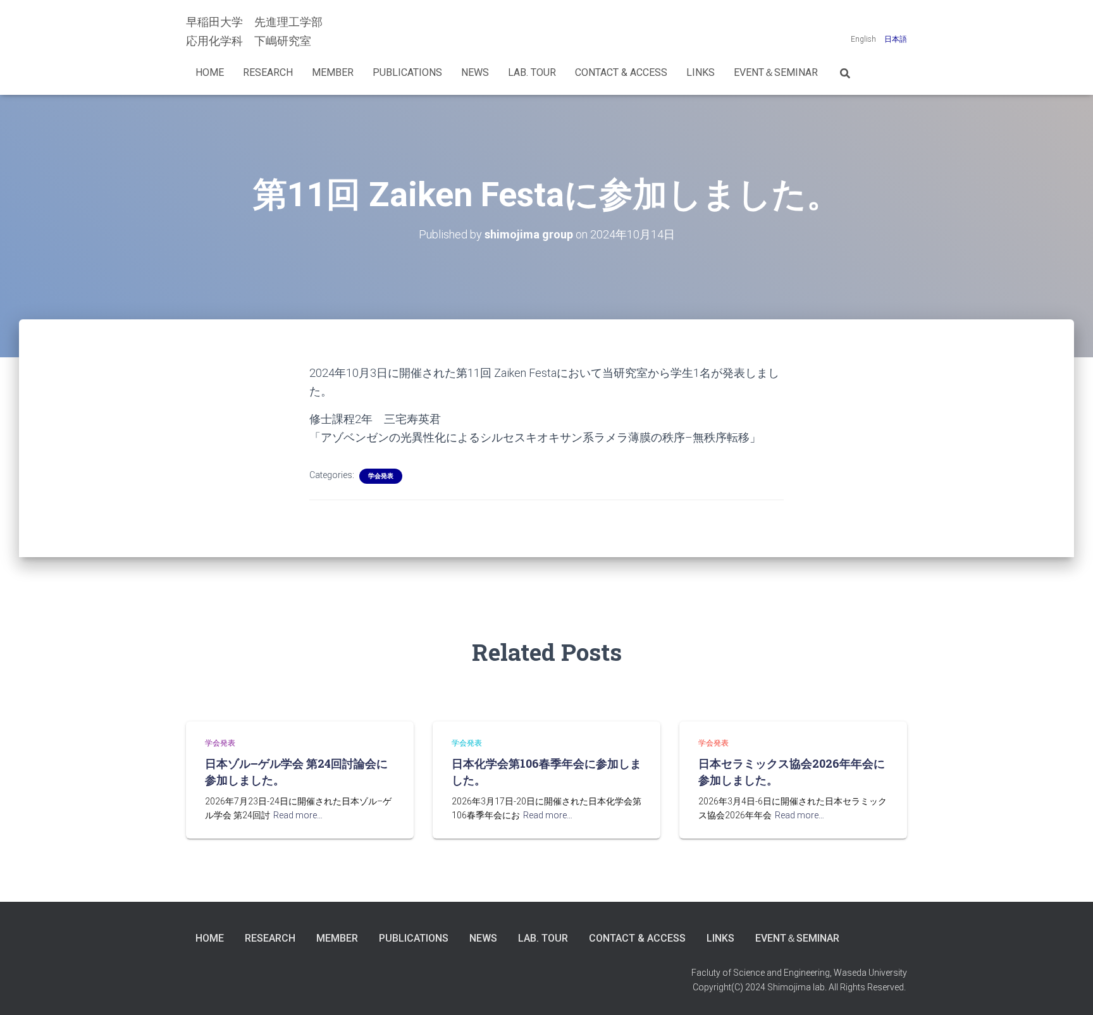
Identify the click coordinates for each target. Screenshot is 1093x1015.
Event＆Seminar (776, 72)
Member (333, 72)
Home (209, 72)
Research (268, 72)
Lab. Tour (532, 72)
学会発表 (380, 475)
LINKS (700, 72)
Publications (407, 72)
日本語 (895, 39)
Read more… (298, 815)
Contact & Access (621, 72)
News (475, 72)
